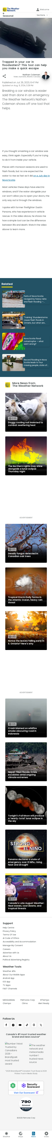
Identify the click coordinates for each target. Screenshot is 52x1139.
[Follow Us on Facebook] (6, 1025)
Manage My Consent (13, 945)
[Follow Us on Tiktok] (27, 1025)
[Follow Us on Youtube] (20, 1025)
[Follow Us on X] (40, 1025)
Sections (41, 15)
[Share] (4, 76)
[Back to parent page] (8, 13)
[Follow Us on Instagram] (13, 1025)
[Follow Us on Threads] (34, 1025)
